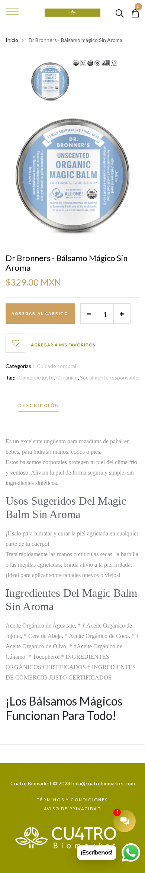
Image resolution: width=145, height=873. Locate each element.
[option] (50, 83)
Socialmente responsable (109, 377)
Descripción (38, 405)
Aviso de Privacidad (72, 808)
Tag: (11, 377)
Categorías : (20, 366)
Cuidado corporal (56, 366)
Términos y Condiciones (72, 799)
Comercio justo (36, 377)
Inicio (12, 40)
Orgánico (67, 377)
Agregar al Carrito (40, 313)
